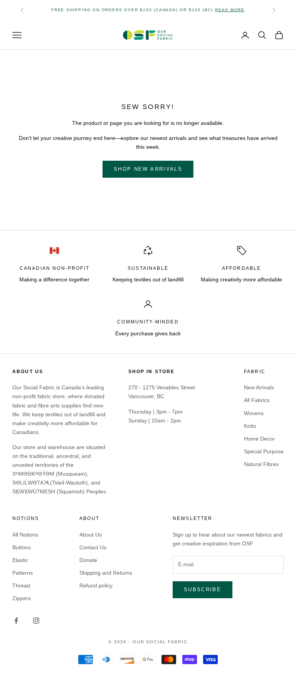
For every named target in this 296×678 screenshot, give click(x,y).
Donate (88, 560)
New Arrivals (259, 387)
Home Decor (259, 439)
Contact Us (92, 547)
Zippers (21, 598)
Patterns (22, 573)
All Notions (25, 535)
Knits (250, 426)
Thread (21, 585)
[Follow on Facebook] (16, 620)
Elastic (20, 560)
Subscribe (202, 589)
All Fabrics (256, 400)
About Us (90, 535)
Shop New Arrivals (148, 169)
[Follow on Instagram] (36, 620)
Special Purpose (264, 451)
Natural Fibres (261, 464)
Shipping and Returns (105, 573)
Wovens (254, 413)
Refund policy (96, 585)
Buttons (21, 547)
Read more (230, 10)
